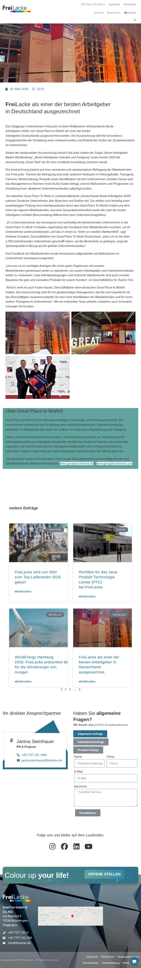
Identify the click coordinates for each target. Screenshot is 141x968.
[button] (135, 20)
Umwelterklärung (111, 963)
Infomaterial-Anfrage (91, 741)
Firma (110, 756)
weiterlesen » (23, 591)
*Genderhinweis (90, 963)
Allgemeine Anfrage (90, 733)
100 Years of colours (93, 4)
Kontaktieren (87, 812)
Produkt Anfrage (88, 750)
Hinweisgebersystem (129, 956)
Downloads (130, 4)
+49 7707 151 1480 (34, 754)
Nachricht (80, 786)
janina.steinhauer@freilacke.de (41, 760)
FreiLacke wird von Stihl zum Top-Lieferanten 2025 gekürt (38, 577)
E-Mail (78, 771)
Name (78, 756)
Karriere (99, 12)
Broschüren (114, 12)
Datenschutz (108, 956)
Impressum (92, 956)
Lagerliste (114, 4)
